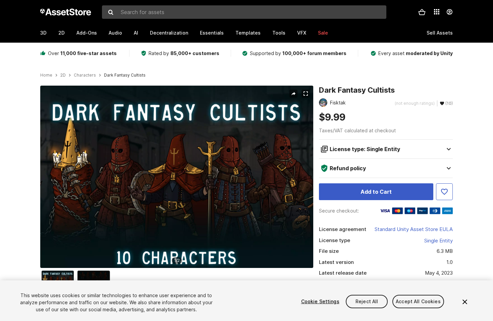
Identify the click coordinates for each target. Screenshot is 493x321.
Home (46, 75)
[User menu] (449, 12)
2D (61, 33)
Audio (115, 33)
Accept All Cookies (418, 301)
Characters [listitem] (85, 75)
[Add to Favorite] (444, 191)
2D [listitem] (63, 75)
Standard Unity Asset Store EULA (414, 229)
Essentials (212, 33)
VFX (301, 33)
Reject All (366, 301)
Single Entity (438, 240)
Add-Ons (86, 33)
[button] (422, 12)
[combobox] (244, 12)
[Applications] (437, 12)
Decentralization (169, 33)
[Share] (293, 94)
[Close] (465, 301)
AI (136, 33)
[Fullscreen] (306, 94)
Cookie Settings (320, 301)
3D (43, 33)
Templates (248, 33)
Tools (278, 33)
